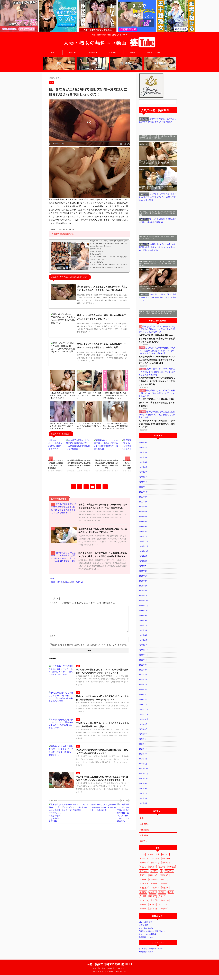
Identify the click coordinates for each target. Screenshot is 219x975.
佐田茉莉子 (166, 858)
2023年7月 (143, 625)
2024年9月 (143, 556)
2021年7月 (143, 734)
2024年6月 (143, 571)
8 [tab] (98, 476)
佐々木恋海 (155, 858)
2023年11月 (143, 605)
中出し (53, 582)
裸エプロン (163, 904)
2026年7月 (143, 447)
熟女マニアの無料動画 (147, 934)
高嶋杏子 (163, 909)
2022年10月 (143, 660)
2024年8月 (143, 561)
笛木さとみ (164, 900)
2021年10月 (143, 719)
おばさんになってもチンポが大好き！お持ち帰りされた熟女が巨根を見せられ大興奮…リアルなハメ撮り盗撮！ (157, 213)
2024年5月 (143, 576)
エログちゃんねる (146, 928)
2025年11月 (143, 487)
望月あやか (144, 888)
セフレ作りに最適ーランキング (151, 949)
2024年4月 (143, 581)
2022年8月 (143, 670)
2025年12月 (143, 482)
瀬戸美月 (162, 892)
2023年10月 (144, 610)
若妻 (52, 52)
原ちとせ (143, 867)
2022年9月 (143, 665)
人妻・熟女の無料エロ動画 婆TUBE (109, 964)
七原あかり (144, 858)
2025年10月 (144, 492)
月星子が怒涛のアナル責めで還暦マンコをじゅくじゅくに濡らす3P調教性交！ (157, 287)
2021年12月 (143, 709)
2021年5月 (143, 744)
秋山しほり (144, 900)
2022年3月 (143, 694)
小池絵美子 (153, 879)
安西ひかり (169, 871)
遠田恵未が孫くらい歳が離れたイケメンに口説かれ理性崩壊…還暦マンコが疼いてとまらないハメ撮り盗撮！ (157, 359)
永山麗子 (152, 892)
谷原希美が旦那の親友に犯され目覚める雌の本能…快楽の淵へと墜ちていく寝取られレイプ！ (157, 187)
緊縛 (62, 582)
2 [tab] (76, 476)
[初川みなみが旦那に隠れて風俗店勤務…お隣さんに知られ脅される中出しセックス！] (92, 486)
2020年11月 (143, 773)
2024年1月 (143, 596)
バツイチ (165, 854)
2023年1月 (143, 645)
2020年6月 (143, 798)
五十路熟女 (113, 52)
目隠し (67, 582)
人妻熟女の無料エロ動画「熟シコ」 (153, 931)
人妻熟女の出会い (146, 952)
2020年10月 (144, 778)
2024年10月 (144, 551)
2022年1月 (143, 704)
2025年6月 (143, 512)
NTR (58, 582)
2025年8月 (143, 502)
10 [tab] (106, 476)
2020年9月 (143, 783)
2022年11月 (143, 655)
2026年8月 (143, 442)
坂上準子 (162, 867)
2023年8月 (143, 620)
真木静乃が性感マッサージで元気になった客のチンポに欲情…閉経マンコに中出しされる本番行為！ (157, 381)
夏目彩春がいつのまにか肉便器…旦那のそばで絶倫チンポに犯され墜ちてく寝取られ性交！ (157, 423)
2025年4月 (143, 521)
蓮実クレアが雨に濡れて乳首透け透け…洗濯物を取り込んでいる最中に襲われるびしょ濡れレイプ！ (157, 312)
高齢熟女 (133, 52)
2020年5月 (143, 803)
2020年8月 (143, 788)
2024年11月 (143, 546)
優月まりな (155, 863)
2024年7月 (143, 566)
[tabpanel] (61, 456)
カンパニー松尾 (153, 854)
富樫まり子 (164, 875)
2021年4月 (143, 749)
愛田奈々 (154, 883)
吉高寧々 (152, 867)
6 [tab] (91, 476)
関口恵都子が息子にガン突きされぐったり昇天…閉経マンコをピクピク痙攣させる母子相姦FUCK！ (157, 162)
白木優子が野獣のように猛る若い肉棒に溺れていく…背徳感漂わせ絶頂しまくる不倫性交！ (157, 402)
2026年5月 (143, 457)
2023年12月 (143, 601)
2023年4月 (143, 635)
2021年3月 (143, 754)
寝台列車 (143, 879)
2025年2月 (143, 531)
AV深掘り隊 (143, 925)
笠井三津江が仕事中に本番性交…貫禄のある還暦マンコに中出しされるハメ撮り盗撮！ (157, 137)
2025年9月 (143, 497)
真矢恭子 (152, 896)
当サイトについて (153, 52)
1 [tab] (72, 476)
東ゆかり (165, 888)
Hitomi (142, 854)
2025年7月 (143, 507)
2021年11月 (143, 714)
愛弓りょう (144, 883)
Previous (51, 458)
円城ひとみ (166, 863)
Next (127, 458)
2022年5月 (143, 685)
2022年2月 (143, 699)
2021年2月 (143, 759)
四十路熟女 (93, 52)
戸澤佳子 (163, 883)
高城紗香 (143, 909)
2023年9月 (143, 615)
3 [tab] (79, 476)
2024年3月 (143, 586)
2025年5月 (143, 517)
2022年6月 (143, 680)
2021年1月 (143, 764)
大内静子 (154, 871)
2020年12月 (143, 769)
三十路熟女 (73, 52)
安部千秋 (143, 875)
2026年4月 (143, 462)
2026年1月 (143, 477)
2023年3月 (143, 640)
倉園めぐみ (144, 863)
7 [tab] (95, 476)
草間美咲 (143, 904)
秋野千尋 (154, 900)
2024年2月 (143, 591)
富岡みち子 (153, 875)
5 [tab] (87, 476)
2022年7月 (143, 675)
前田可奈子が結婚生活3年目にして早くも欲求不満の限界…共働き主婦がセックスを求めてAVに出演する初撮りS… (157, 263)
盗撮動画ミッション (147, 937)
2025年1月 (143, 536)
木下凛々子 (155, 888)
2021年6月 (143, 739)
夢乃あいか (144, 871)
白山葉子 (143, 896)
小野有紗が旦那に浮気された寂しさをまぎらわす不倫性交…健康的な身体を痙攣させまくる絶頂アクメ (157, 338)
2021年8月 (143, 729)
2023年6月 (143, 630)
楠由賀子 (143, 892)
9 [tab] (102, 476)
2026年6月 (143, 452)
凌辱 (73, 582)
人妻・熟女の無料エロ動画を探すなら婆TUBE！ (109, 968)
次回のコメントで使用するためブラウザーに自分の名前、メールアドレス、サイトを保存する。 (90, 645)
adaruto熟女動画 (145, 922)
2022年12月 (143, 650)
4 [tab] (83, 476)
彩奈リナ (163, 879)
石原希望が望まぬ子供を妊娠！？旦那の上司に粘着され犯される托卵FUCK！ (157, 237)
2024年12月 (143, 541)
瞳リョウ (162, 896)
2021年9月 (143, 724)
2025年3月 (143, 526)
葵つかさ (152, 904)
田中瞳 (170, 892)
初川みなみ (80, 582)
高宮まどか (153, 909)
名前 (52, 635)
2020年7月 (143, 793)
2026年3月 (143, 467)
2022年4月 (143, 689)
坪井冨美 (171, 867)
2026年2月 (143, 472)
